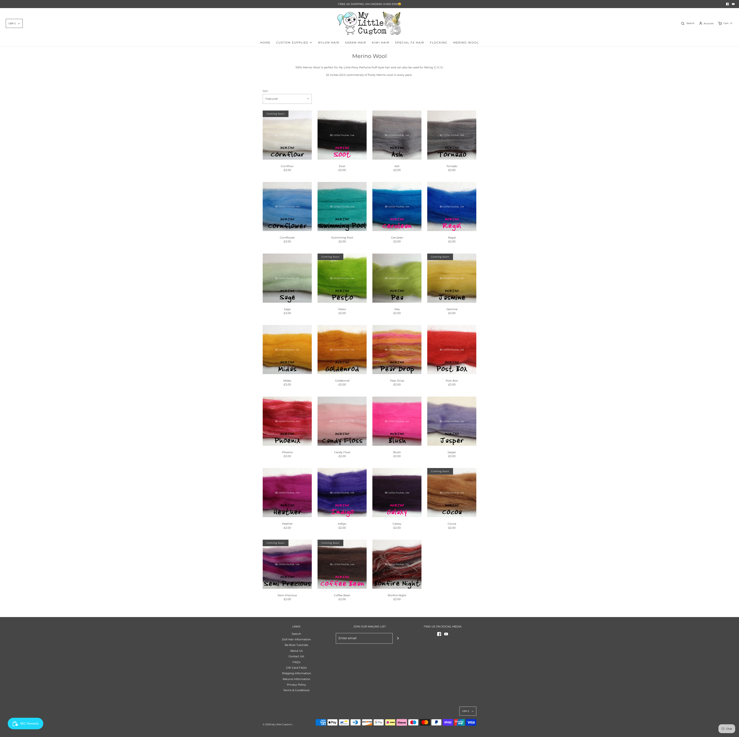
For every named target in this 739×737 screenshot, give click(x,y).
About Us (296, 650)
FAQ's (296, 662)
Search (296, 634)
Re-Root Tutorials (296, 645)
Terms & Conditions (296, 690)
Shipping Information (296, 673)
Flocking (438, 42)
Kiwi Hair (380, 42)
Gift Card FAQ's (296, 667)
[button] (14, 23)
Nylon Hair (328, 42)
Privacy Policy (296, 684)
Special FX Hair (409, 42)
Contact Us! (296, 656)
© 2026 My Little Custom (277, 724)
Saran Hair (355, 42)
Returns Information (296, 679)
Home (265, 42)
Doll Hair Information (296, 639)
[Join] (398, 638)
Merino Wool (466, 42)
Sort (265, 91)
